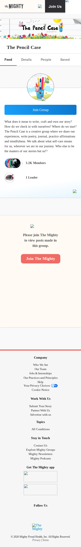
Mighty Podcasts (40, 458)
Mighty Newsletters (40, 454)
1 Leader (32, 177)
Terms (45, 540)
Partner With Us (40, 410)
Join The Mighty (40, 258)
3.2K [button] (36, 163)
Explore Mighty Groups (40, 449)
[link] (13, 6)
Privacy (36, 540)
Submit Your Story (40, 406)
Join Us (55, 6)
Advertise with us (40, 414)
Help (40, 382)
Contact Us (40, 445)
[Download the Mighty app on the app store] (40, 476)
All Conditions (41, 429)
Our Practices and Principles (41, 377)
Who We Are (40, 364)
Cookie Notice (41, 389)
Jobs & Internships (40, 373)
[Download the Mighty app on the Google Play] (40, 489)
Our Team (40, 369)
